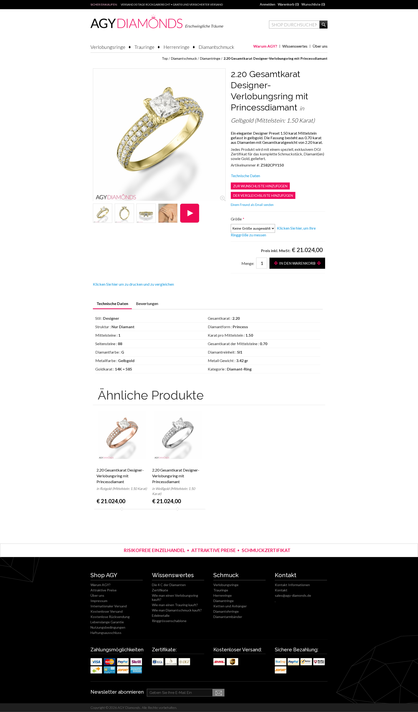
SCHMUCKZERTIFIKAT (266, 550)
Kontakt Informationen (292, 585)
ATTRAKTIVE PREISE (213, 550)
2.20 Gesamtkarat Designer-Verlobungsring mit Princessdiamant (120, 476)
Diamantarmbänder (227, 617)
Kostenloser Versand (106, 611)
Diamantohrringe (226, 611)
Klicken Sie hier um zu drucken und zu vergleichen (133, 284)
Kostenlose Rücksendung (110, 617)
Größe (236, 219)
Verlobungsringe (107, 47)
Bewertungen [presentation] (147, 303)
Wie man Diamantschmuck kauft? (177, 610)
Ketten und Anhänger (230, 606)
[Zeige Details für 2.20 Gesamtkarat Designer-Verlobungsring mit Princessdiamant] (102, 213)
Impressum (98, 601)
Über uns (320, 46)
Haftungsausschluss (105, 633)
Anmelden (267, 4)
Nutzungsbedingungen (107, 627)
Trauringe (144, 47)
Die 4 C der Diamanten (169, 585)
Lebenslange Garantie (107, 622)
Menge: (247, 263)
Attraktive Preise (103, 590)
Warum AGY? (265, 46)
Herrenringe (176, 47)
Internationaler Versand (108, 606)
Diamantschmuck (216, 47)
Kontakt (281, 590)
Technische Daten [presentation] (112, 303)
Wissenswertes (294, 46)
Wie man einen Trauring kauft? (175, 605)
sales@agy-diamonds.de (293, 595)
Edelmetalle (161, 615)
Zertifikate (160, 590)
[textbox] (294, 25)
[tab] (112, 305)
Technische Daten (245, 175)
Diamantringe (223, 601)
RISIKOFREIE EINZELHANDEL (154, 550)
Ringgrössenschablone (169, 621)
